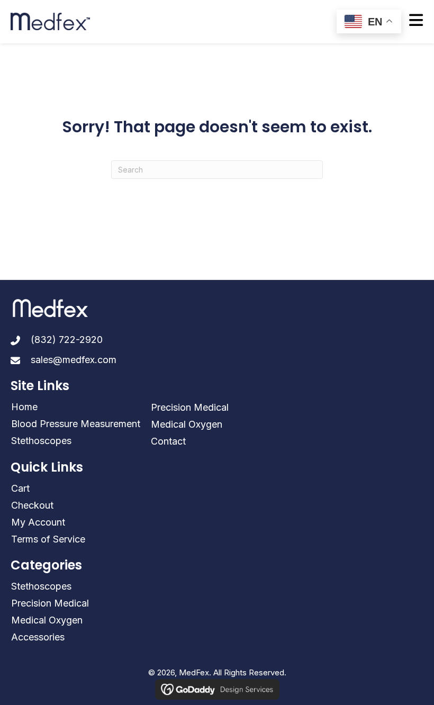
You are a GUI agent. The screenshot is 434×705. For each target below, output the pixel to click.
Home (24, 406)
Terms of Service (48, 539)
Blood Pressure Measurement (75, 423)
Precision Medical (190, 407)
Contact (168, 441)
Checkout (32, 505)
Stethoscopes (41, 440)
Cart (20, 488)
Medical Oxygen (186, 424)
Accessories (38, 637)
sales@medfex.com (73, 359)
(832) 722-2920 (67, 339)
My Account (38, 522)
